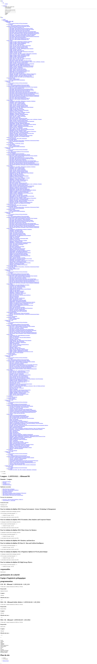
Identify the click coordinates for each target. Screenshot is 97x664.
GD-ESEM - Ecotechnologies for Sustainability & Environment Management (23, 411)
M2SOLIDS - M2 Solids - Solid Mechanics (17, 309)
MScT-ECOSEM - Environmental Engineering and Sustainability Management (23, 364)
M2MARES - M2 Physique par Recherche (17, 249)
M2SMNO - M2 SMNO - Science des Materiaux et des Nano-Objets (21, 74)
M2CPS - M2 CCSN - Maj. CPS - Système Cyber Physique (20, 58)
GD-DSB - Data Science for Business (16, 408)
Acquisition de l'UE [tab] (6, 483)
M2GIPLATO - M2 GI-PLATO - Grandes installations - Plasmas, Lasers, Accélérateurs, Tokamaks (27, 61)
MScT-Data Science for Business (8, 489)
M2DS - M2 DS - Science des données (16, 59)
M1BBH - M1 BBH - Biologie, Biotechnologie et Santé (19, 42)
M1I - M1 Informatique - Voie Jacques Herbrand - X (18, 375)
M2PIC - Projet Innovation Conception (16, 352)
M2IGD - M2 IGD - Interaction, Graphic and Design (18, 349)
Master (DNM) (10, 40)
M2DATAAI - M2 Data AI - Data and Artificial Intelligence (20, 295)
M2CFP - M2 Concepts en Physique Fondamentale (18, 243)
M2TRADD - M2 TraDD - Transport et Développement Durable (20, 135)
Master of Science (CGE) (11, 137)
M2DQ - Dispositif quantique (14, 430)
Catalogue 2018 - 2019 (9, 451)
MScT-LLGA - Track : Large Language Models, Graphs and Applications (22, 34)
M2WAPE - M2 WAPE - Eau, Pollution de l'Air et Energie (19, 203)
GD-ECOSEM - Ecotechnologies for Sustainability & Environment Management (23, 460)
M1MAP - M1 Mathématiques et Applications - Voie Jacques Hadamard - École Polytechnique (26, 378)
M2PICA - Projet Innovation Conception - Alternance (18, 442)
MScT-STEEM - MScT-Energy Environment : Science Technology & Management (24, 36)
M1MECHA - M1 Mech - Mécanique (16, 108)
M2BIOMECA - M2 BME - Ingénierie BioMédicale (18, 114)
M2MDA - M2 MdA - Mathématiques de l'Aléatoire (18, 350)
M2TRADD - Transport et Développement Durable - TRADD (20, 447)
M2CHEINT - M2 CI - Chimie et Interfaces (17, 115)
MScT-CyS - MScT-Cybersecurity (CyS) (16, 27)
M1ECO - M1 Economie (13, 338)
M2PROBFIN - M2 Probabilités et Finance (17, 259)
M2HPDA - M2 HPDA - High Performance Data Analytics (20, 389)
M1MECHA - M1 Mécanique (14, 236)
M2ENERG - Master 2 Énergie (15, 347)
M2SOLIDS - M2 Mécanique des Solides (16, 263)
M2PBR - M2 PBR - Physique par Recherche (17, 68)
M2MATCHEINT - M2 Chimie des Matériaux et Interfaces (19, 250)
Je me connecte (8, 7)
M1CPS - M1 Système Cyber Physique (16, 232)
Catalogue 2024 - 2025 (9, 147)
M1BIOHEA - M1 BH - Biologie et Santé (16, 102)
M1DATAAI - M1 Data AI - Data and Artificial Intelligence (20, 337)
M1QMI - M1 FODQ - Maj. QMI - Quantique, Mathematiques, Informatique (23, 53)
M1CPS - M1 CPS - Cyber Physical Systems (17, 286)
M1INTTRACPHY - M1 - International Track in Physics (19, 377)
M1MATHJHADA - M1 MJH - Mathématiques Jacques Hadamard (21, 107)
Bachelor (8, 22)
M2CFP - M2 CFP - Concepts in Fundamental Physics (19, 344)
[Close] (0, 637)
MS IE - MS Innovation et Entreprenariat (16, 141)
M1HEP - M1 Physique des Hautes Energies (17, 233)
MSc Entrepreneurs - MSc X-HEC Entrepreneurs (18, 138)
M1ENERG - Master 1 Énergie (15, 339)
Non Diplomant (10, 142)
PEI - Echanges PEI (13, 319)
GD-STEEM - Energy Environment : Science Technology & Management (22, 464)
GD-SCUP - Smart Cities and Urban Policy (17, 413)
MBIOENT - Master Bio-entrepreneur (16, 448)
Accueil (4, 19)
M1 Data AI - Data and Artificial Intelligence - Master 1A (13, 499)
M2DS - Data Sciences (13, 346)
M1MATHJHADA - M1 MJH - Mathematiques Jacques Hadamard (21, 48)
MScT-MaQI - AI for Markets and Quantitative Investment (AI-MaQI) (21, 35)
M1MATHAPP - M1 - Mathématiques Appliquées (18, 379)
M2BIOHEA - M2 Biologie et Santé (15, 241)
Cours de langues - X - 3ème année (9, 500)
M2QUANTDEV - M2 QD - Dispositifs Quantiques (18, 132)
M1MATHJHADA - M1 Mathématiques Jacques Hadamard (20, 235)
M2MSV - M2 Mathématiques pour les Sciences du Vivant (19, 255)
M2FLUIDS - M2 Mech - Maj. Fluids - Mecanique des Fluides (20, 60)
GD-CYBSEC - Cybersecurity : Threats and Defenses (19, 407)
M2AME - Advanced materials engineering (17, 426)
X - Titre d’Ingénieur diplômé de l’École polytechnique (19, 25)
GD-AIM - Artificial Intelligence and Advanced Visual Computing (21, 406)
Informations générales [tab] (7, 481)
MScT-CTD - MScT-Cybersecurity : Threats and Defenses (19, 219)
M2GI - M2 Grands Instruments (15, 247)
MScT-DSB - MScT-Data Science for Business (17, 159)
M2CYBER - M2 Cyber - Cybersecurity (16, 387)
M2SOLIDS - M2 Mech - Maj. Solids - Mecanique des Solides (20, 75)
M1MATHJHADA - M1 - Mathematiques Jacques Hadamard (20, 340)
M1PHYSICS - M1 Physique (14, 239)
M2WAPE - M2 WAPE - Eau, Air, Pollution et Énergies (19, 136)
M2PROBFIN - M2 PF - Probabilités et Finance (17, 71)
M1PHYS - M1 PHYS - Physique (15, 52)
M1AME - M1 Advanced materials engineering (17, 415)
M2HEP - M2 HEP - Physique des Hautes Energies (18, 62)
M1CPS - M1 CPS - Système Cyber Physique (17, 104)
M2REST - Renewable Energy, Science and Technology (19, 313)
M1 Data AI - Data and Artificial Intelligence (11, 490)
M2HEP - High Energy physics (15, 433)
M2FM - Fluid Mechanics (14, 432)
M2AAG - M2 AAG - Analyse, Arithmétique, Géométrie (19, 54)
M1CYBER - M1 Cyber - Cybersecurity (16, 373)
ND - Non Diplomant (13, 316)
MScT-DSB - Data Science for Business (16, 328)
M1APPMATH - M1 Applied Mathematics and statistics (19, 284)
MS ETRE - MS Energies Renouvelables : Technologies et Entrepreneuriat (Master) (24, 140)
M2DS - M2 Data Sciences (14, 296)
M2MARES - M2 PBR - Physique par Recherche (18, 122)
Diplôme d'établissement (11, 152)
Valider (6, 13)
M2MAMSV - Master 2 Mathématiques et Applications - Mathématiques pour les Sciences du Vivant (27, 436)
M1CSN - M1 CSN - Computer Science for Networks (19, 372)
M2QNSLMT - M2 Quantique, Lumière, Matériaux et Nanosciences (21, 260)
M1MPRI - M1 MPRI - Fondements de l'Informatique (19, 110)
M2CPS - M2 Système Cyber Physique (16, 244)
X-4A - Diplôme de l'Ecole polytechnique (16, 153)
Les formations (5, 20)
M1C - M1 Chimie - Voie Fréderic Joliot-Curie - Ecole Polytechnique (21, 418)
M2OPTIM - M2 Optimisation (14, 256)
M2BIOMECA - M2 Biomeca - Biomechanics (17, 342)
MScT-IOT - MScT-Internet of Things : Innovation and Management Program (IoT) (24, 33)
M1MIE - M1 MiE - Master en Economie (16, 50)
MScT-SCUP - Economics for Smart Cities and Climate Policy (20, 367)
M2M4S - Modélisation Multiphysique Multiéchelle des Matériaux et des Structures (24, 435)
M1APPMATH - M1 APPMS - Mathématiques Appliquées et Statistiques (22, 101)
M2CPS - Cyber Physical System (15, 345)
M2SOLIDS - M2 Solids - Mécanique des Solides (18, 134)
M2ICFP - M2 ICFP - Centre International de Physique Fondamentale (21, 63)
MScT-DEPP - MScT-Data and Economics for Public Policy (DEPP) (21, 29)
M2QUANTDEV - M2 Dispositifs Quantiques (17, 261)
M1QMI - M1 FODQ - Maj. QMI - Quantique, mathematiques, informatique (23, 469)
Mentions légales (6, 660)
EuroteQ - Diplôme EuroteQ (14, 78)
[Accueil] (1, 0)
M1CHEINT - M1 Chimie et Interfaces (16, 231)
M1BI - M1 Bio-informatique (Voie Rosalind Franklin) (19, 416)
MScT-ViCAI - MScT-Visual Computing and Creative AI (19, 38)
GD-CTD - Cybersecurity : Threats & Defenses (17, 458)
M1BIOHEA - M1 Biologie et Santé (15, 230)
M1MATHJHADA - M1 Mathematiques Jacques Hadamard (20, 288)
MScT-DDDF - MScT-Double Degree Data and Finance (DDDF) (21, 28)
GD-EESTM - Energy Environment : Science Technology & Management (22, 410)
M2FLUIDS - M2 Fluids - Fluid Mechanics (17, 298)
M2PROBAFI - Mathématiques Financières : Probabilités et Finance (21, 444)
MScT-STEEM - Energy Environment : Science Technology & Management (23, 333)
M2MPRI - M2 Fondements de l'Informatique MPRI (18, 254)
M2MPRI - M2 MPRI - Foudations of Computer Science (19, 391)
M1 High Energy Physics (7, 492)
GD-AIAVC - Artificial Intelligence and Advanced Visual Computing (21, 457)
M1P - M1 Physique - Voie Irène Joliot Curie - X (18, 381)
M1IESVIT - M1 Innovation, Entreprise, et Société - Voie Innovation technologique (24, 422)
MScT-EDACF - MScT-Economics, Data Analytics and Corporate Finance (22, 31)
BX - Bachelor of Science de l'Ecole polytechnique (18, 23)
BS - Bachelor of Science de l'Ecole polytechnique (18, 214)
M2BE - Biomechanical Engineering (15, 427)
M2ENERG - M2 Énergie (14, 297)
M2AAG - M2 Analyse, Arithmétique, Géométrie (18, 240)
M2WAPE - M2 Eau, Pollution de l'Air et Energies (18, 264)
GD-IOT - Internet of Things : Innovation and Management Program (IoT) (22, 412)
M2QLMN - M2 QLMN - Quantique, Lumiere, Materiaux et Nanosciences (22, 73)
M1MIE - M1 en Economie (14, 237)
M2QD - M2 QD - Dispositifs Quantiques (16, 72)
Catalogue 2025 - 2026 (9, 80)
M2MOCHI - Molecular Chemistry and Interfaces (18, 439)
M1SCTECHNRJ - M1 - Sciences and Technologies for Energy (20, 383)
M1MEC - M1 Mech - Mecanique (15, 49)
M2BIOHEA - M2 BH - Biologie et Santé (16, 113)
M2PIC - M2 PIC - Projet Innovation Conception (18, 69)
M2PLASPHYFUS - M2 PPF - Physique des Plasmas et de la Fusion (21, 129)
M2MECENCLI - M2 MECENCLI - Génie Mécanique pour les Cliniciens (22, 124)
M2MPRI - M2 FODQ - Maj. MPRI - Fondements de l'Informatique (21, 65)
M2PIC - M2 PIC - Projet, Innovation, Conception (18, 128)
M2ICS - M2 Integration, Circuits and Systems (17, 300)
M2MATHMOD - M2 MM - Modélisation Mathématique (19, 64)
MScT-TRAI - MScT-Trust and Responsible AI (17, 37)
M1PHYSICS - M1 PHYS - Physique (16, 111)
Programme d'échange (11, 77)
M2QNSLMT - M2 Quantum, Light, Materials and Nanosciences (21, 308)
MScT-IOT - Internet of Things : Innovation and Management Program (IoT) (23, 332)
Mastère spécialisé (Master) (12, 139)
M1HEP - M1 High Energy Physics (15, 287)
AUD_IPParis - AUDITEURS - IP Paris (16, 143)
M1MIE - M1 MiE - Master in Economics (16, 341)
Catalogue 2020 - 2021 (9, 355)
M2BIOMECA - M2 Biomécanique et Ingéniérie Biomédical (20, 242)
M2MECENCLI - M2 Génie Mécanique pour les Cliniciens (20, 252)
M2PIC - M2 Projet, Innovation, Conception (17, 257)
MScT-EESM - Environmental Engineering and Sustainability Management (22, 330)
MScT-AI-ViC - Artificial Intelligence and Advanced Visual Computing (22, 326)
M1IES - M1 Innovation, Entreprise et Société (17, 234)
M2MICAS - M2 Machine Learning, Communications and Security (21, 303)
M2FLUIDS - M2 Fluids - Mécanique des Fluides (18, 118)
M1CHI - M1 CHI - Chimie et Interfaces (16, 44)
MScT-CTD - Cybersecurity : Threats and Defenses (18, 327)
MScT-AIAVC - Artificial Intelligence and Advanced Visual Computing (22, 361)
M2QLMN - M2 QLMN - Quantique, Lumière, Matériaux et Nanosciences (22, 131)
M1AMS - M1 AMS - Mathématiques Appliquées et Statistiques (20, 41)
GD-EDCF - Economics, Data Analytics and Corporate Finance (20, 409)
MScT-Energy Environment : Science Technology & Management (14, 493)
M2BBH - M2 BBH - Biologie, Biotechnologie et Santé (19, 55)
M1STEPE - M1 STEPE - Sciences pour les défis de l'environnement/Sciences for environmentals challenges (28, 425)
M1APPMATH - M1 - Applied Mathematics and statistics (19, 335)
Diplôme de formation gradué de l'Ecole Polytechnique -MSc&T (18, 26)
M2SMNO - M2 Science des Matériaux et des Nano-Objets (19, 262)
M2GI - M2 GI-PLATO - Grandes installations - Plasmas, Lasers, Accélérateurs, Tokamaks (25, 119)
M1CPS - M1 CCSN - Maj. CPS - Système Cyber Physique (20, 45)
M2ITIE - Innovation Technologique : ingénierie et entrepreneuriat (21, 434)
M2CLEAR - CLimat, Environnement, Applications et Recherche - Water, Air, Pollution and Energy (27, 385)
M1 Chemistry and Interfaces (8, 491)
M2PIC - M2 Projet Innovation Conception (17, 307)
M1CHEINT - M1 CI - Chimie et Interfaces (17, 103)
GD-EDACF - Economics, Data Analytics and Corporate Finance (21, 461)
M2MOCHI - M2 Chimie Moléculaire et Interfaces (18, 253)
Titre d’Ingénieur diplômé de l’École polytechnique (12, 494)
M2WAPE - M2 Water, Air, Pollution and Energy (18, 310)
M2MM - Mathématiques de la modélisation (17, 438)
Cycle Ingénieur (10, 24)
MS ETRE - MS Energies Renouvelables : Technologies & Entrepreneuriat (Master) (24, 314)
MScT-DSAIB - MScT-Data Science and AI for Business (19, 30)
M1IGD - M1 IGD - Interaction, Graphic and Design (18, 376)
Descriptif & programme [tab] (7, 484)
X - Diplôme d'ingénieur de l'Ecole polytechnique (18, 404)
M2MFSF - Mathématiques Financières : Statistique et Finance (20, 437)
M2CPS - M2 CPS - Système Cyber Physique (17, 116)
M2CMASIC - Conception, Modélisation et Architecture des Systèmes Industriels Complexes (25, 429)
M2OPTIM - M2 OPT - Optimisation (16, 67)
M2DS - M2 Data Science (14, 245)
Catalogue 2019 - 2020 (9, 400)
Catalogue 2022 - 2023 (9, 269)
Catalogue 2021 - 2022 (9, 320)
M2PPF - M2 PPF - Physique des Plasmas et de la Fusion (19, 70)
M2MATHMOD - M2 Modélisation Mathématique (18, 251)
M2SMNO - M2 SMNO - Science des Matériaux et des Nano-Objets (21, 133)
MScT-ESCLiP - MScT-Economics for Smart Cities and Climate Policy (22, 94)
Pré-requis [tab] (4, 482)
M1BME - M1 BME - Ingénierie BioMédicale (17, 43)
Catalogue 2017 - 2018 (9, 465)
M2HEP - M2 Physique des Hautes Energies (17, 248)
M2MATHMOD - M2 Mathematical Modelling (17, 301)
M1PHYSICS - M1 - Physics (14, 382)
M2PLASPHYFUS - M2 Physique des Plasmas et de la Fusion (20, 258)
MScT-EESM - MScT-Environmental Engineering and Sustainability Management (24, 32)
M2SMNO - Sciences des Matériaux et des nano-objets (19, 446)
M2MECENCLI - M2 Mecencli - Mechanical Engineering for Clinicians (22, 302)
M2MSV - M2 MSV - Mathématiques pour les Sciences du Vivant (21, 66)
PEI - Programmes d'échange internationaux (17, 79)
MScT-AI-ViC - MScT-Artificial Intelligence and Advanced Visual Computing (23, 155)
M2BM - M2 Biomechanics (14, 343)
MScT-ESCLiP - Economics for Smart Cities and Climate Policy (20, 331)
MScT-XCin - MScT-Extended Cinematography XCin (19, 39)
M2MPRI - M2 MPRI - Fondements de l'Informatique (19, 125)
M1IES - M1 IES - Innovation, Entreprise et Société (18, 47)
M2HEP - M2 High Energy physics (15, 299)
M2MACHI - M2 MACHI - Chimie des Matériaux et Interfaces (20, 186)
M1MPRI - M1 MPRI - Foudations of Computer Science (19, 380)
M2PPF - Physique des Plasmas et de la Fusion (17, 443)
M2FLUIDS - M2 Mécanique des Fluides (16, 246)
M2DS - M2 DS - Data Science (15, 117)
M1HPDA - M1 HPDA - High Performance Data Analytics (20, 374)
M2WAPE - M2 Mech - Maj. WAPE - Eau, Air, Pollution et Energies (21, 76)
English (6, 3)
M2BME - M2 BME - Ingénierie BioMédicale (17, 56)
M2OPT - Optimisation (13, 440)
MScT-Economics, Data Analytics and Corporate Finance (13, 495)
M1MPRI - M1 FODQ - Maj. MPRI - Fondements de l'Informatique (21, 51)
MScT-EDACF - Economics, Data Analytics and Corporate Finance (21, 329)
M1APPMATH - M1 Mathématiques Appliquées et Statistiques (20, 229)
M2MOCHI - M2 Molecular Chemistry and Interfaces (19, 304)
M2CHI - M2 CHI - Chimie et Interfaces (16, 57)
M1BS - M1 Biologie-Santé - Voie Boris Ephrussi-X (18, 417)
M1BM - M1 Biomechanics (14, 336)
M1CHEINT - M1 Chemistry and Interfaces (17, 285)
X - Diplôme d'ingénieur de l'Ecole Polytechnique (18, 467)
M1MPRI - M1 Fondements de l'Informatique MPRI (18, 238)
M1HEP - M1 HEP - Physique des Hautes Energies (18, 46)
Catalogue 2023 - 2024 (9, 212)
